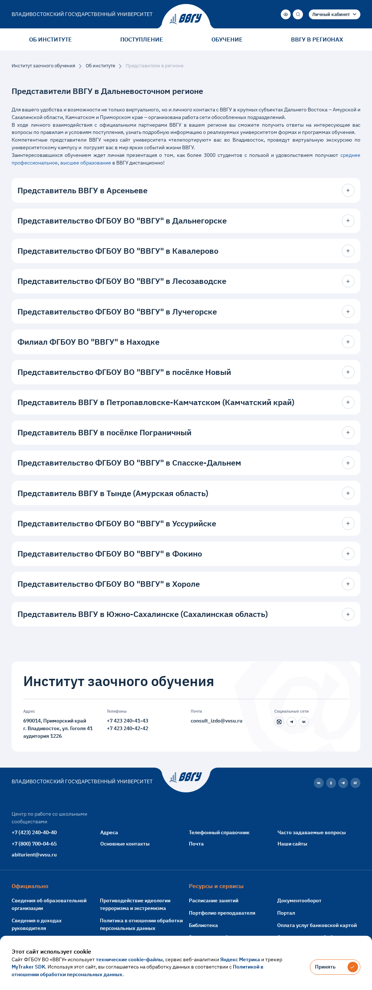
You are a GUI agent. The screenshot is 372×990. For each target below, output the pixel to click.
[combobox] (334, 14)
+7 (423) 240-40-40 (34, 832)
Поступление (141, 39)
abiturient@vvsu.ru (34, 854)
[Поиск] (298, 14)
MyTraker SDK (28, 966)
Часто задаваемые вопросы (312, 832)
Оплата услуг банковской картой (317, 925)
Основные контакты (125, 843)
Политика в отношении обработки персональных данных (141, 924)
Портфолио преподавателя (222, 912)
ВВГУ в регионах (317, 39)
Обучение (227, 39)
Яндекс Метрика (240, 959)
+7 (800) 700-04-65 (34, 843)
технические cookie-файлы (129, 959)
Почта (196, 843)
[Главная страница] (186, 18)
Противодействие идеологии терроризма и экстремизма (135, 904)
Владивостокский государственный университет (82, 14)
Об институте (50, 39)
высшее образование (85, 162)
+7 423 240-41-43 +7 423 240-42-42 (127, 724)
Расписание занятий (213, 900)
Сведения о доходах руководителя (37, 924)
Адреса (109, 832)
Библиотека (203, 925)
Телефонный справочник (219, 832)
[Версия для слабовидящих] (286, 14)
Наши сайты (292, 843)
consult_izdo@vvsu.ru (216, 720)
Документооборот (299, 900)
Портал (286, 912)
